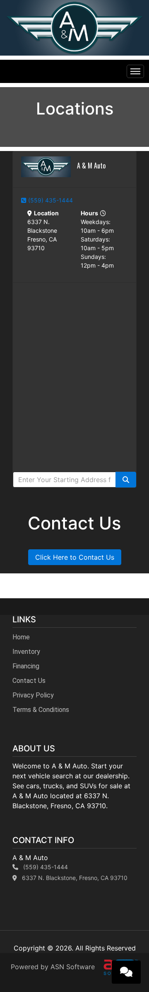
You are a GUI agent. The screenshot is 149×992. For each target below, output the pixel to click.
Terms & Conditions (40, 710)
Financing (25, 666)
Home (21, 637)
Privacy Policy (33, 695)
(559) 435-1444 (50, 200)
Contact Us (29, 681)
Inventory (26, 652)
